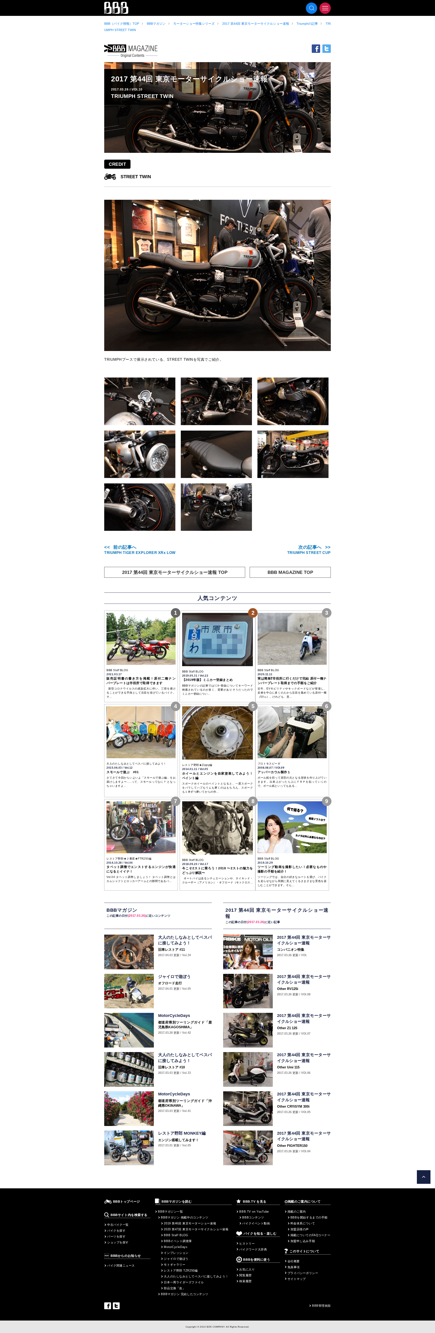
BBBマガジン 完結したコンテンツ (184, 1294)
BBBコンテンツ (253, 1217)
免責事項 (294, 1267)
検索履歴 (245, 1281)
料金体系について (302, 1223)
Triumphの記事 (307, 23)
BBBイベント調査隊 (178, 1241)
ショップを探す (118, 1242)
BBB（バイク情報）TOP (121, 23)
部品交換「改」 (174, 1288)
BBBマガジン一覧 (170, 1211)
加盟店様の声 (299, 1229)
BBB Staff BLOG (176, 1235)
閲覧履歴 (245, 1275)
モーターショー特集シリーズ (194, 23)
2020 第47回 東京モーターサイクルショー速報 (196, 1229)
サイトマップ (297, 1279)
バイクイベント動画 (256, 1223)
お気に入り (247, 1269)
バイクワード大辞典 (253, 1249)
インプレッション (176, 1253)
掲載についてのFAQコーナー (310, 1235)
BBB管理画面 (321, 1305)
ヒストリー (247, 1243)
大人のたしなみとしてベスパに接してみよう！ (196, 1276)
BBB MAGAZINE (130, 51)
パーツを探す (116, 1236)
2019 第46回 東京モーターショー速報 (190, 1223)
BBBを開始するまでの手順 (309, 1217)
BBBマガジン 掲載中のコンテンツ (184, 1217)
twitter (326, 48)
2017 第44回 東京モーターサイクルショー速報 (255, 23)
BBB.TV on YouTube (254, 1211)
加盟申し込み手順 (302, 1241)
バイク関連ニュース (121, 1265)
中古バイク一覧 (118, 1224)
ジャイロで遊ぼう (176, 1258)
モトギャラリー (174, 1264)
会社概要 (294, 1261)
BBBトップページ (126, 1202)
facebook (316, 48)
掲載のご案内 (297, 1211)
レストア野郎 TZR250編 (181, 1270)
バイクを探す (116, 1230)
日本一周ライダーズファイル (184, 1282)
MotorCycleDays (175, 1247)
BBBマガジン (156, 23)
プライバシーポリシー (303, 1273)
